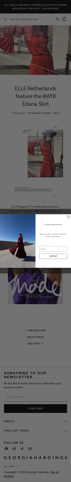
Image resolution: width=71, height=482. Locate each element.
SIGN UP (53, 256)
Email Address (45, 245)
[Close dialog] (68, 216)
